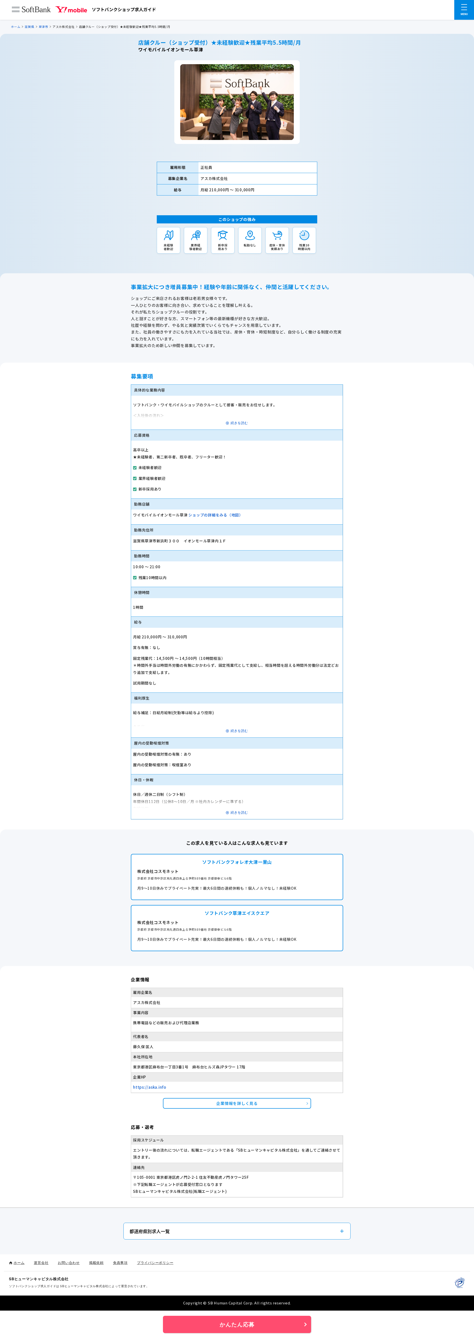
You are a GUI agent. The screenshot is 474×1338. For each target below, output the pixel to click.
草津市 (43, 26)
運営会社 (41, 1262)
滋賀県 (29, 26)
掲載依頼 (96, 1262)
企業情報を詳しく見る (237, 1103)
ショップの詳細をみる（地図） (215, 514)
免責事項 (120, 1262)
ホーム (15, 26)
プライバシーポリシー (155, 1262)
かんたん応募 (237, 1324)
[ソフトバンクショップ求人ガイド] (84, 10)
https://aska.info (149, 1087)
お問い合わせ (69, 1262)
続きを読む (239, 423)
